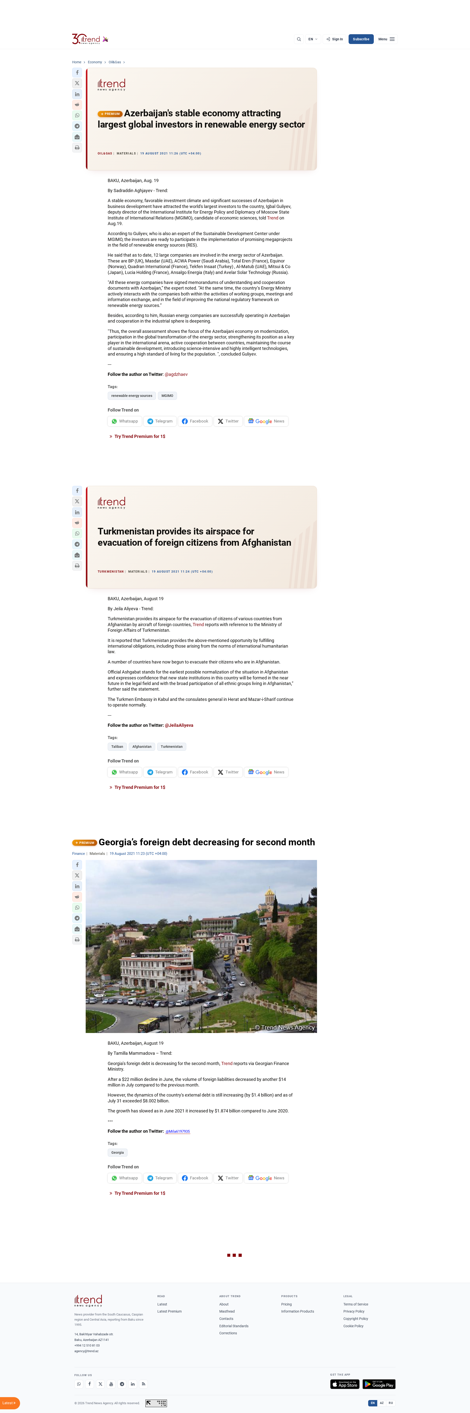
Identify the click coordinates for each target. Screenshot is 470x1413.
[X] (100, 1384)
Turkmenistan (172, 747)
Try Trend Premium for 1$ (139, 436)
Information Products (297, 1311)
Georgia (117, 1152)
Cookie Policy (353, 1326)
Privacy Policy (353, 1311)
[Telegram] (122, 1384)
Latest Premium (169, 1311)
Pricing (286, 1304)
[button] (77, 72)
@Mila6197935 (178, 1131)
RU (391, 1403)
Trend (272, 217)
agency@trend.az (86, 1351)
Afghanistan (142, 747)
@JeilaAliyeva (179, 725)
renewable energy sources (131, 396)
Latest (162, 1304)
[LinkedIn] (132, 1384)
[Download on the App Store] (345, 1384)
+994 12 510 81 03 (87, 1345)
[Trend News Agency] (88, 1301)
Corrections (228, 1333)
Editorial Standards (233, 1326)
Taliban (117, 747)
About (224, 1304)
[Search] (299, 39)
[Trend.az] (90, 39)
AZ (382, 1403)
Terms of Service (355, 1304)
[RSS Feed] (143, 1384)
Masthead (227, 1311)
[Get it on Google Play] (379, 1384)
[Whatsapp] (78, 1384)
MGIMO (167, 396)
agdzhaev (178, 374)
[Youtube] (111, 1384)
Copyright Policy (355, 1319)
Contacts (226, 1319)
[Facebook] (89, 1384)
